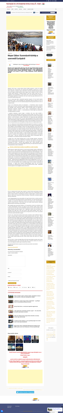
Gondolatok (10, 53)
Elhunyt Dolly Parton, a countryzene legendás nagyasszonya (50, 105)
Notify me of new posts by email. (14, 280)
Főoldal (8, 9)
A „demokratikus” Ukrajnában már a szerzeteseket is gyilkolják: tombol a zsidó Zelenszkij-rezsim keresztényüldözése (50, 279)
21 (52, 335)
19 (49, 335)
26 (49, 337)
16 (54, 334)
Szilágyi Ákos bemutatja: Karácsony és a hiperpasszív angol (32, 389)
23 (54, 335)
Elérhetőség (17, 406)
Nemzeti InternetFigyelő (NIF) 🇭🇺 (25, 3)
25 (48, 337)
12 (49, 334)
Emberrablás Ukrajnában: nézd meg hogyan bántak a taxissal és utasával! (50, 298)
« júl (47, 339)
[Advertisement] (25, 23)
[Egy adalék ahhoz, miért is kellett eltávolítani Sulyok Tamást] (49, 231)
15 (53, 334)
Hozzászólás (10, 255)
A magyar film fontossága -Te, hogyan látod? (15, 388)
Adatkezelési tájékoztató (9, 407)
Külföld (20, 9)
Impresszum (12, 0)
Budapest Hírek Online (51, 262)
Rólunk (8, 0)
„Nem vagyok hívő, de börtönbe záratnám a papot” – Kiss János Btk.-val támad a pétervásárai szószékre (50, 120)
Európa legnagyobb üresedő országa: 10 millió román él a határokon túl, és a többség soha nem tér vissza (51, 252)
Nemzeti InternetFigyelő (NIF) (27, 411)
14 (52, 334)
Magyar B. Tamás (30, 9)
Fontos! (24, 9)
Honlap (9, 276)
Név (9, 268)
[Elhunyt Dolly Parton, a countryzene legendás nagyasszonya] (49, 99)
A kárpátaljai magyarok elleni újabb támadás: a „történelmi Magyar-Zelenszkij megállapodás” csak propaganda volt (50, 314)
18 (48, 335)
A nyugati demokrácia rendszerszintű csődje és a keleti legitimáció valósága (50, 302)
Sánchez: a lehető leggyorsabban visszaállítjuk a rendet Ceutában (24, 146)
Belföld (16, 9)
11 (48, 334)
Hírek (12, 9)
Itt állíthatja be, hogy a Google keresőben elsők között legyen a (26, 65)
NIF (52, 98)
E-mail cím (10, 272)
